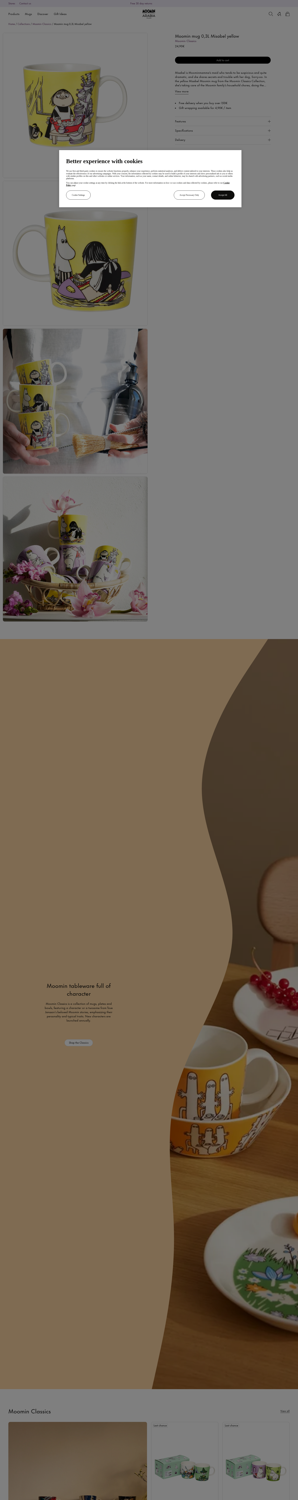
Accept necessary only (189, 195)
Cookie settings (78, 195)
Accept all (222, 195)
